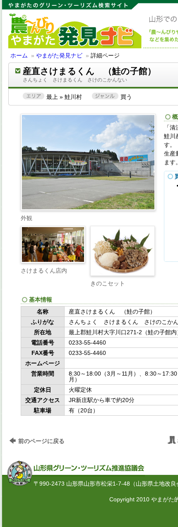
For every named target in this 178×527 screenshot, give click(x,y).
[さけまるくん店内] (53, 245)
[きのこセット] (122, 251)
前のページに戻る (41, 441)
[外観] (88, 207)
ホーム (19, 55)
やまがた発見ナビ (59, 55)
